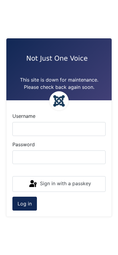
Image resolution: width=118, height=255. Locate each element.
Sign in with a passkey (64, 183)
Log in (25, 204)
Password (23, 144)
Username (23, 116)
